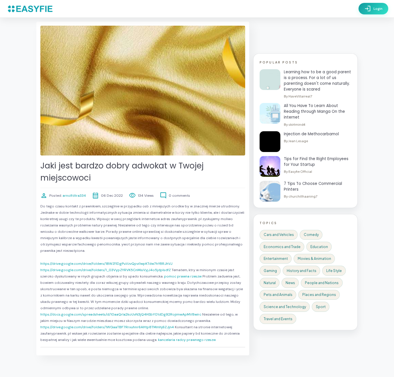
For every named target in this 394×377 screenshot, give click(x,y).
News (290, 283)
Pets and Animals (278, 294)
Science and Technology (285, 307)
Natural (270, 283)
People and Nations (322, 283)
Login (373, 9)
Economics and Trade (282, 247)
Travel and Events (278, 319)
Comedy (311, 234)
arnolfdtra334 (74, 195)
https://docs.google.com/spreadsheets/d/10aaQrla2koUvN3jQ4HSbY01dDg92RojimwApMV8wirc (120, 314)
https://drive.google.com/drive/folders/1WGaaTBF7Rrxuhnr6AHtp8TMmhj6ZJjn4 (107, 327)
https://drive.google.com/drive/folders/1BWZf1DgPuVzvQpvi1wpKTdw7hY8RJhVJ (106, 263)
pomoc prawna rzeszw (183, 276)
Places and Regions (319, 294)
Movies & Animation (314, 258)
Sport (321, 307)
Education (319, 247)
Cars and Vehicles (279, 234)
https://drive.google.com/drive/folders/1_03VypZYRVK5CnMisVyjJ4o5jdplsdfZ (105, 270)
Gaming (270, 271)
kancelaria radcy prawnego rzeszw (187, 339)
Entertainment (276, 258)
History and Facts (301, 271)
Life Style (334, 271)
